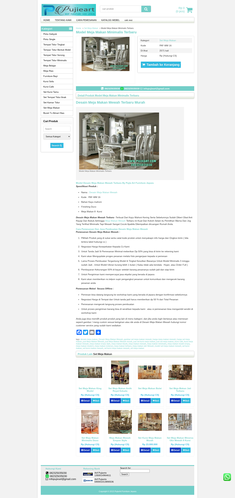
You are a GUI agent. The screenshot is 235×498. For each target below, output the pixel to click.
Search (56, 145)
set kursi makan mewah (93, 348)
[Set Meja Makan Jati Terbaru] (180, 379)
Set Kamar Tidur (51, 102)
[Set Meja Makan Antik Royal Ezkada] (120, 383)
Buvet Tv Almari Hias (53, 113)
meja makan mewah (137, 344)
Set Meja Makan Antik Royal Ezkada (120, 389)
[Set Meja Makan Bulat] (150, 378)
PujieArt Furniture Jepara (125, 491)
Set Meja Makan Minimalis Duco (90, 439)
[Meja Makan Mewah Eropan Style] (120, 433)
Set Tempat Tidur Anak (54, 97)
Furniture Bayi (50, 76)
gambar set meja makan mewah (138, 339)
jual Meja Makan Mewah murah (118, 341)
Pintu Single (49, 39)
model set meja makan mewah (168, 346)
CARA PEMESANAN (86, 20)
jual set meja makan (165, 341)
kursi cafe (179, 341)
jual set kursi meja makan (144, 341)
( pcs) (180, 9)
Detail (86, 400)
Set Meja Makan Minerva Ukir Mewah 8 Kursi (180, 439)
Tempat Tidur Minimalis (55, 60)
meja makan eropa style (100, 344)
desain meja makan (89, 339)
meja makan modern (85, 346)
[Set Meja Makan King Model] (90, 377)
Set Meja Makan (91, 28)
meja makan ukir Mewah (143, 346)
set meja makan (137, 348)
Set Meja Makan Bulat (150, 388)
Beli (97, 400)
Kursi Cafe (48, 86)
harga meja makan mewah (164, 339)
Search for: (125, 468)
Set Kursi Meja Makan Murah (150, 439)
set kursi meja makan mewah (116, 348)
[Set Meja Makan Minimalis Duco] (90, 433)
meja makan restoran (104, 346)
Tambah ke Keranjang (163, 64)
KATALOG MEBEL (110, 20)
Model (79, 183)
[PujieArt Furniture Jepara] (69, 15)
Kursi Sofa (48, 81)
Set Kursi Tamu (51, 92)
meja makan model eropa (179, 344)
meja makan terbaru (123, 346)
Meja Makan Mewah (115, 220)
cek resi (128, 20)
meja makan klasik (119, 344)
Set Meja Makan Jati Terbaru (180, 389)
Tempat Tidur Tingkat (54, 44)
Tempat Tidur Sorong (54, 55)
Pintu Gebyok (50, 34)
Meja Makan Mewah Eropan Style (120, 439)
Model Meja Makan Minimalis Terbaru (106, 32)
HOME (46, 20)
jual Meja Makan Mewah (93, 341)
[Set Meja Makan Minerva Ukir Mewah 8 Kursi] (180, 429)
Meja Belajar (49, 65)
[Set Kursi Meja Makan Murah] (150, 430)
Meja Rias (48, 71)
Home (78, 28)
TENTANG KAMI (63, 20)
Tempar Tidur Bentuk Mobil (56, 50)
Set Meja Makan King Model (90, 389)
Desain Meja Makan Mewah (103, 192)
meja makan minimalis (157, 344)
